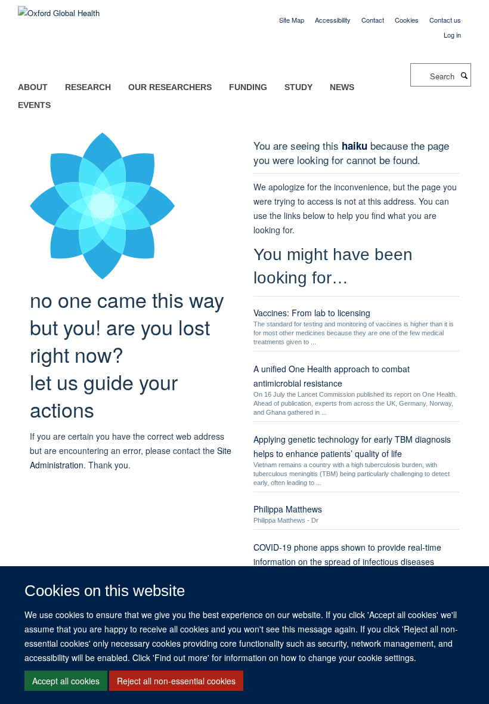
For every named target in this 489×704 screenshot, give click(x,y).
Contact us (445, 19)
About (33, 87)
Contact (372, 19)
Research (88, 87)
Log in (452, 34)
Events (34, 105)
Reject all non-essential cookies (176, 681)
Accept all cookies (66, 681)
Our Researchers (170, 87)
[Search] (464, 75)
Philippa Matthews (287, 509)
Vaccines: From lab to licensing (311, 313)
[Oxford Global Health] (59, 8)
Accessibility (333, 19)
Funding (248, 87)
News (342, 87)
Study (298, 87)
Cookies (407, 19)
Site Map (291, 19)
